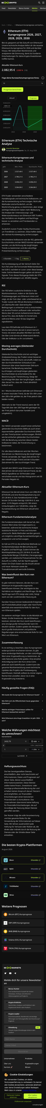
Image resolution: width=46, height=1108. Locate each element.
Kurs (3, 25)
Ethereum (11, 25)
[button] (22, 695)
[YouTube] (10, 973)
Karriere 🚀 (8, 1067)
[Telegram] (15, 973)
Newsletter (12, 8)
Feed (3, 8)
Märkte (34, 8)
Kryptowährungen (32, 1063)
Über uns (7, 1063)
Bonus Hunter (24, 8)
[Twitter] (5, 973)
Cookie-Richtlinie (29, 1090)
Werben (43, 8)
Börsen (27, 1067)
